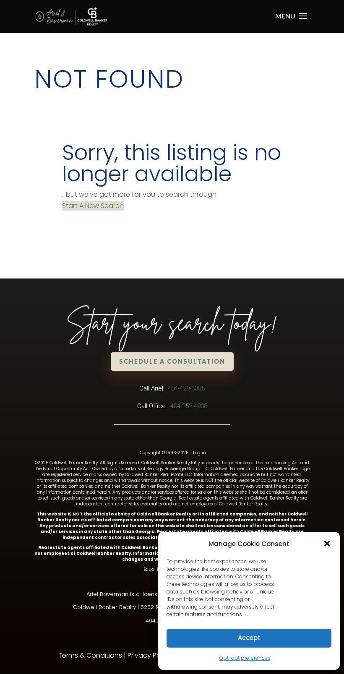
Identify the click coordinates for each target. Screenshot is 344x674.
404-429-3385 (186, 388)
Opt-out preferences (245, 657)
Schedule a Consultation (172, 361)
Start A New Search (93, 206)
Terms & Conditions (90, 655)
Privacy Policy (150, 655)
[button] (327, 543)
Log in (199, 453)
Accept (249, 637)
